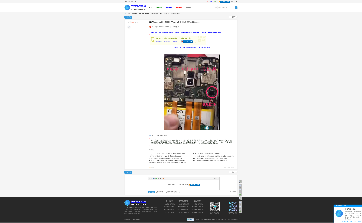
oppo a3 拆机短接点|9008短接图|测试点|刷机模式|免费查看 (166, 158)
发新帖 (129, 17)
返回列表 (234, 17)
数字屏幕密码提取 (169, 207)
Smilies (163, 178)
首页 (150, 7)
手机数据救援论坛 (125, 13)
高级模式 (216, 178)
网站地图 (235, 219)
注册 (236, 1)
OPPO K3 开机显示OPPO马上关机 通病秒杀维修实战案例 (166, 156)
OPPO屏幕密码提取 (183, 204)
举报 (232, 167)
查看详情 (358, 221)
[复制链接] (198, 22)
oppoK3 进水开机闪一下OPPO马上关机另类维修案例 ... (166, 13)
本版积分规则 (232, 191)
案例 (165, 135)
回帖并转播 (160, 192)
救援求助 (179, 7)
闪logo (161, 135)
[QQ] (190, 219)
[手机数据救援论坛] (135, 10)
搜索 (216, 7)
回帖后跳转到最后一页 (173, 192)
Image (154, 178)
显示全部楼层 (175, 27)
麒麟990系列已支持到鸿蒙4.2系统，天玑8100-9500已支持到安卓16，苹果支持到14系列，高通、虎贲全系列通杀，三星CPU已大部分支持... (353, 215)
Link (156, 178)
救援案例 (169, 7)
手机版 (198, 219)
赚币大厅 (189, 7)
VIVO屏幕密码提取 (169, 204)
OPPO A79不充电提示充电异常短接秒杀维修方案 (206, 154)
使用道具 (226, 167)
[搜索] (236, 7)
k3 (155, 135)
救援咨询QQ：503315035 (348, 221)
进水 (158, 135)
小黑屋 (203, 219)
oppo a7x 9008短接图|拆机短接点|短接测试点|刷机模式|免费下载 (167, 160)
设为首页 (127, 1)
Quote (158, 178)
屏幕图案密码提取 (169, 209)
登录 (232, 1)
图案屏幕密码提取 (183, 209)
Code (161, 178)
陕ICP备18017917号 (224, 219)
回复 (152, 167)
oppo (152, 135)
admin (153, 27)
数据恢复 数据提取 (169, 212)
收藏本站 (133, 1)
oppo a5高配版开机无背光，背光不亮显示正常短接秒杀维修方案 (167, 154)
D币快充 (159, 7)
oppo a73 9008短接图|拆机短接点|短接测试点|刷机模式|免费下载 (210, 160)
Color (151, 178)
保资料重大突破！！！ (352, 209)
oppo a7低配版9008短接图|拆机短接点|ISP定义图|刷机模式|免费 (210, 158)
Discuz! (134, 219)
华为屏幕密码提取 (197, 204)
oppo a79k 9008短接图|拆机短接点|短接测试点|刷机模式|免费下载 (168, 162)
